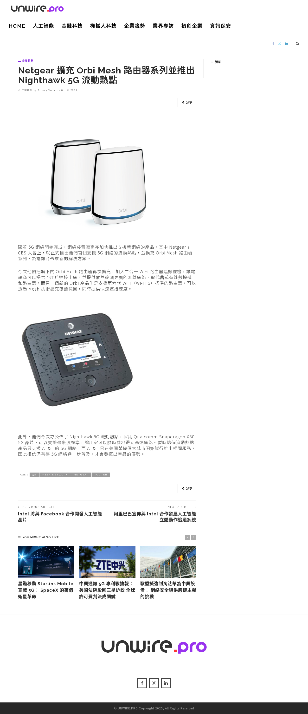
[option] (46, 573)
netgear (81, 474)
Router (101, 474)
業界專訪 (163, 26)
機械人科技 (103, 26)
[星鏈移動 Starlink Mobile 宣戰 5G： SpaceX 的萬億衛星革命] (46, 562)
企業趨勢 (134, 26)
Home (17, 26)
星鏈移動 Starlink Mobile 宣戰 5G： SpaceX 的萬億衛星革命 (46, 590)
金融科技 (72, 26)
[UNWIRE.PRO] (37, 8)
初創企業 (192, 26)
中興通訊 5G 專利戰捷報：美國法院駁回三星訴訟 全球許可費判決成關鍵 (107, 590)
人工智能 (43, 26)
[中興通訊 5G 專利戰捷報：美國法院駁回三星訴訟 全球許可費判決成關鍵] (107, 562)
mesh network (55, 474)
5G (34, 474)
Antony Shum (46, 90)
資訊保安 (220, 26)
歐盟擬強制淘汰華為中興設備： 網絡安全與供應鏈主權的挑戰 (168, 590)
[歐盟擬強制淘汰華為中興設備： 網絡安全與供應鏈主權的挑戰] (168, 562)
